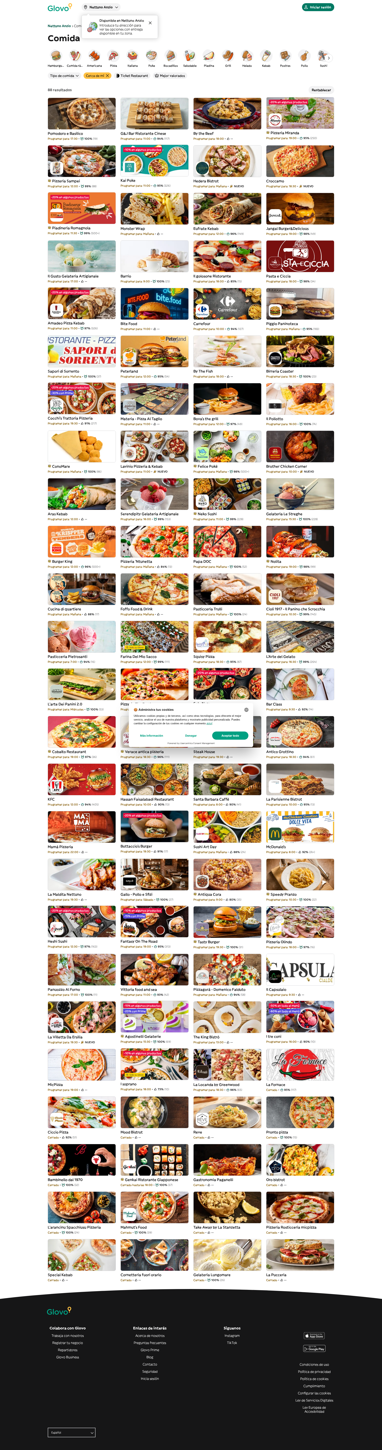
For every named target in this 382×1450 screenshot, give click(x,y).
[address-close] (150, 23)
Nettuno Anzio (59, 26)
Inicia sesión (150, 1379)
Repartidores (67, 1350)
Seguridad (150, 1371)
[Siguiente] (329, 58)
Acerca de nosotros (150, 1336)
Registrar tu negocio (67, 1343)
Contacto (150, 1364)
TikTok (232, 1343)
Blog (149, 1357)
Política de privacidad (314, 1372)
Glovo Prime (150, 1350)
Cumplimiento (314, 1386)
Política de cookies (314, 1379)
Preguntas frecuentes (150, 1343)
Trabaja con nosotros (68, 1336)
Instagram (232, 1336)
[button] (56, 58)
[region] (191, 58)
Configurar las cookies (314, 1393)
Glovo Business (67, 1357)
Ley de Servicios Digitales (314, 1400)
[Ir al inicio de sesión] (60, 7)
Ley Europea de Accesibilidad (314, 1409)
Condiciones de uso (314, 1364)
